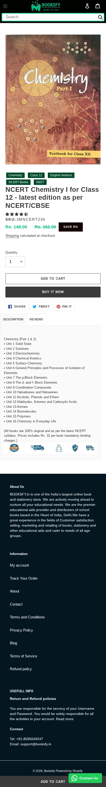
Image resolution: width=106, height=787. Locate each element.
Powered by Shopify (69, 771)
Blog (13, 643)
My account (19, 565)
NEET (40, 182)
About (14, 591)
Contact (16, 604)
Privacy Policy (21, 630)
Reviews (36, 319)
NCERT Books (18, 182)
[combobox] (53, 17)
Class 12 (36, 175)
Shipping (12, 235)
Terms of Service (23, 656)
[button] (17, 214)
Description (13, 319)
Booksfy (49, 771)
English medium (61, 175)
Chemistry (15, 175)
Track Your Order (24, 578)
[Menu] (5, 5)
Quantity (11, 252)
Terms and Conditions (27, 617)
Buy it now (53, 292)
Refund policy (21, 669)
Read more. (65, 719)
